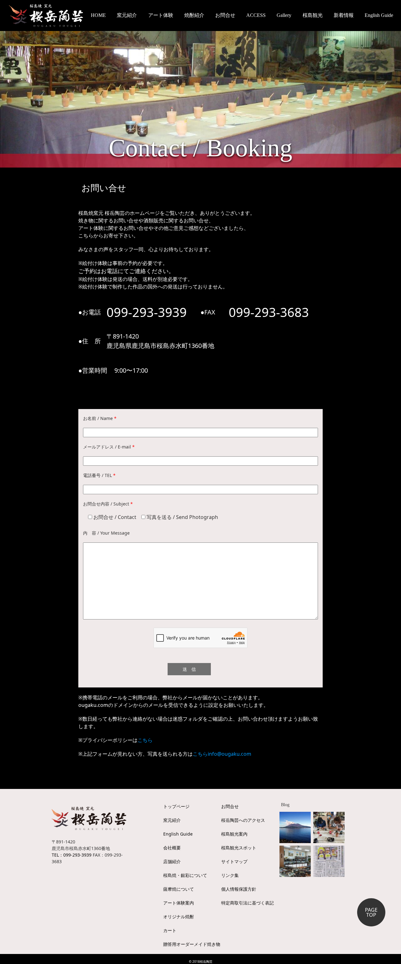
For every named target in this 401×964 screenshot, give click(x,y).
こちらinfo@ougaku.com (222, 753)
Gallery (284, 15)
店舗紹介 (172, 861)
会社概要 (172, 848)
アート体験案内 (178, 903)
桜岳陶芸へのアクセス (243, 820)
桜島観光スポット (238, 848)
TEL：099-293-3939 (71, 855)
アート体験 (160, 15)
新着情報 (344, 15)
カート (169, 930)
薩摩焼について (178, 889)
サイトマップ (234, 861)
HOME (98, 15)
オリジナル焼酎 (178, 917)
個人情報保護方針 (238, 889)
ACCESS (256, 15)
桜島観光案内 (234, 834)
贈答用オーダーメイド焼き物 (191, 944)
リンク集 (230, 875)
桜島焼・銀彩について (185, 875)
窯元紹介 (172, 820)
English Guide (379, 15)
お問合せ (225, 15)
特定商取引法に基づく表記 (247, 903)
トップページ (176, 806)
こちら (145, 740)
